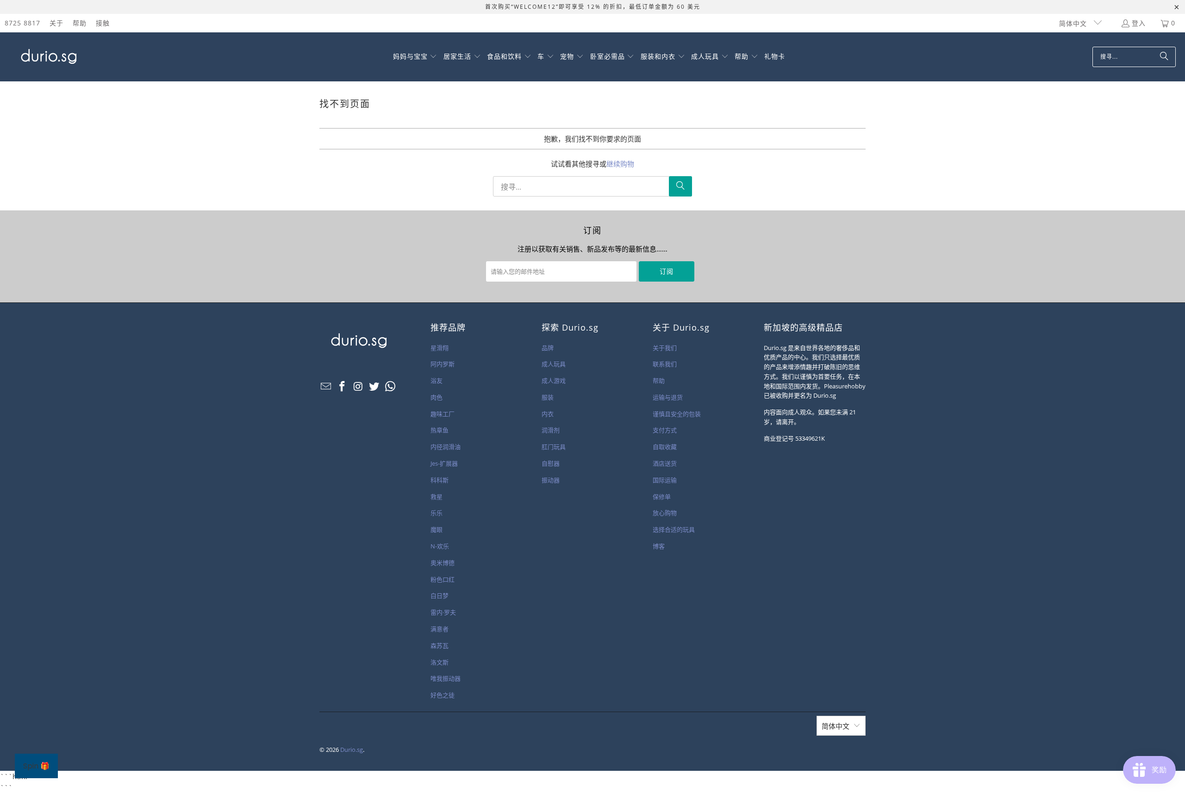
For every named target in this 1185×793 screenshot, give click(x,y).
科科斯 (439, 480)
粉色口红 (442, 579)
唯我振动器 (445, 678)
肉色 (436, 397)
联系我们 (665, 364)
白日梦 (439, 595)
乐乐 (436, 513)
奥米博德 (442, 563)
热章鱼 (439, 430)
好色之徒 (442, 695)
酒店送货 (665, 463)
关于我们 (665, 348)
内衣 (548, 414)
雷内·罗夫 (443, 612)
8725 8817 (22, 22)
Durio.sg (351, 749)
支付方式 (665, 430)
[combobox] (1134, 57)
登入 (1139, 22)
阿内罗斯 (442, 364)
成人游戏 (554, 380)
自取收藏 (665, 447)
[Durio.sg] (47, 57)
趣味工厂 (442, 414)
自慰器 (551, 463)
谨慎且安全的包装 (677, 414)
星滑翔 (439, 348)
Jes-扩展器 (444, 463)
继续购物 (620, 163)
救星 (436, 496)
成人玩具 (554, 364)
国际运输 (665, 480)
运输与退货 (668, 397)
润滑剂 (551, 430)
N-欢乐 (439, 546)
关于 (56, 22)
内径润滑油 (445, 447)
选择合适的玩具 (674, 529)
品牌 (548, 348)
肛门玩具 (554, 447)
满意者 (439, 629)
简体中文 (1074, 23)
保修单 (662, 496)
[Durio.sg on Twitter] (374, 386)
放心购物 (665, 513)
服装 (548, 397)
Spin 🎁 (36, 766)
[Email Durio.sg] (326, 386)
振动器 (551, 480)
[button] (415, 56)
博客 (659, 546)
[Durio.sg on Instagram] (358, 386)
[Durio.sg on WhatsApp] (391, 386)
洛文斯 (439, 662)
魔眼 (436, 529)
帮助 (80, 22)
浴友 (436, 380)
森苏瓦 (439, 645)
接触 (103, 22)
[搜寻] (1164, 57)
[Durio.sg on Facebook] (342, 386)
